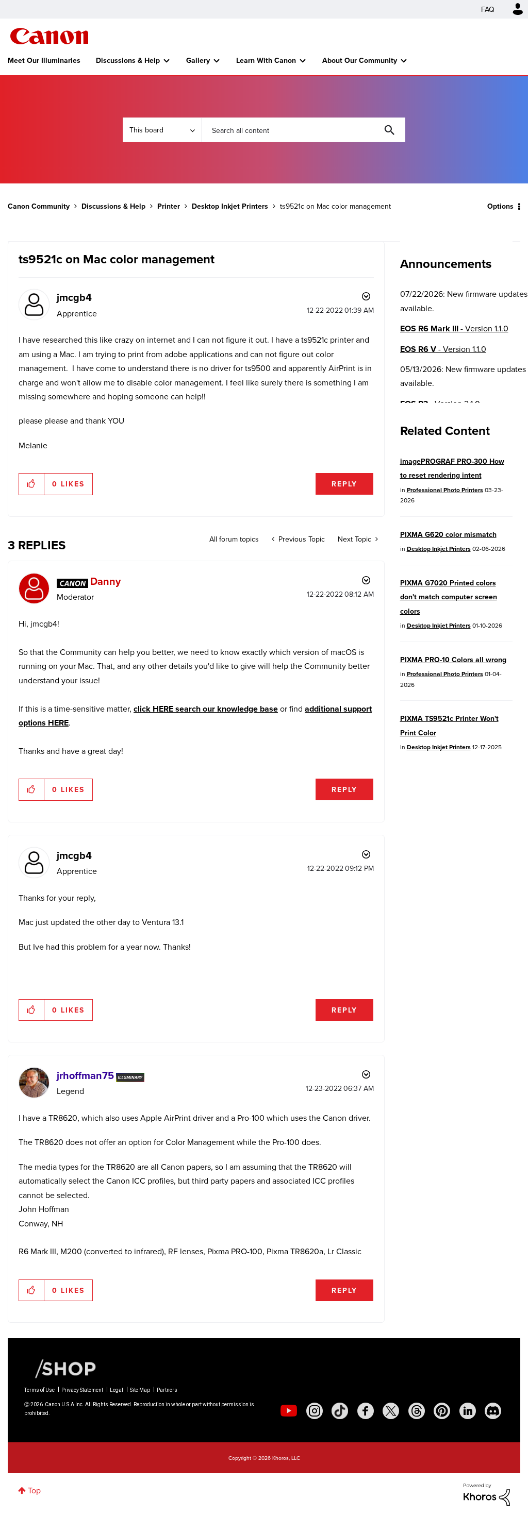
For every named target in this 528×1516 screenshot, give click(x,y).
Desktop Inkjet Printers (230, 206)
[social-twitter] (391, 1411)
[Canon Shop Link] (60, 1367)
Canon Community (49, 36)
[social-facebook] (365, 1411)
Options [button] (500, 206)
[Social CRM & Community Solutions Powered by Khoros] (487, 1494)
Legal (116, 1390)
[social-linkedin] (467, 1411)
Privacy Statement (82, 1390)
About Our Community (359, 60)
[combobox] (303, 129)
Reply (344, 484)
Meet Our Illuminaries (44, 60)
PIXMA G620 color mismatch (448, 534)
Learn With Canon (266, 60)
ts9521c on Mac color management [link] (335, 206)
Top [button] (34, 1490)
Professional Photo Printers (445, 489)
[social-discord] (493, 1411)
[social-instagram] (314, 1411)
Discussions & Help (128, 60)
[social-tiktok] (340, 1411)
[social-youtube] (288, 1411)
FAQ (487, 9)
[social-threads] (416, 1411)
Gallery (198, 60)
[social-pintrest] (442, 1411)
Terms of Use (39, 1390)
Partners (167, 1390)
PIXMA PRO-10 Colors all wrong (453, 659)
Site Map (140, 1390)
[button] (31, 484)
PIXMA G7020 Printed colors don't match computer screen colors (448, 597)
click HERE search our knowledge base (206, 709)
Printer (168, 206)
